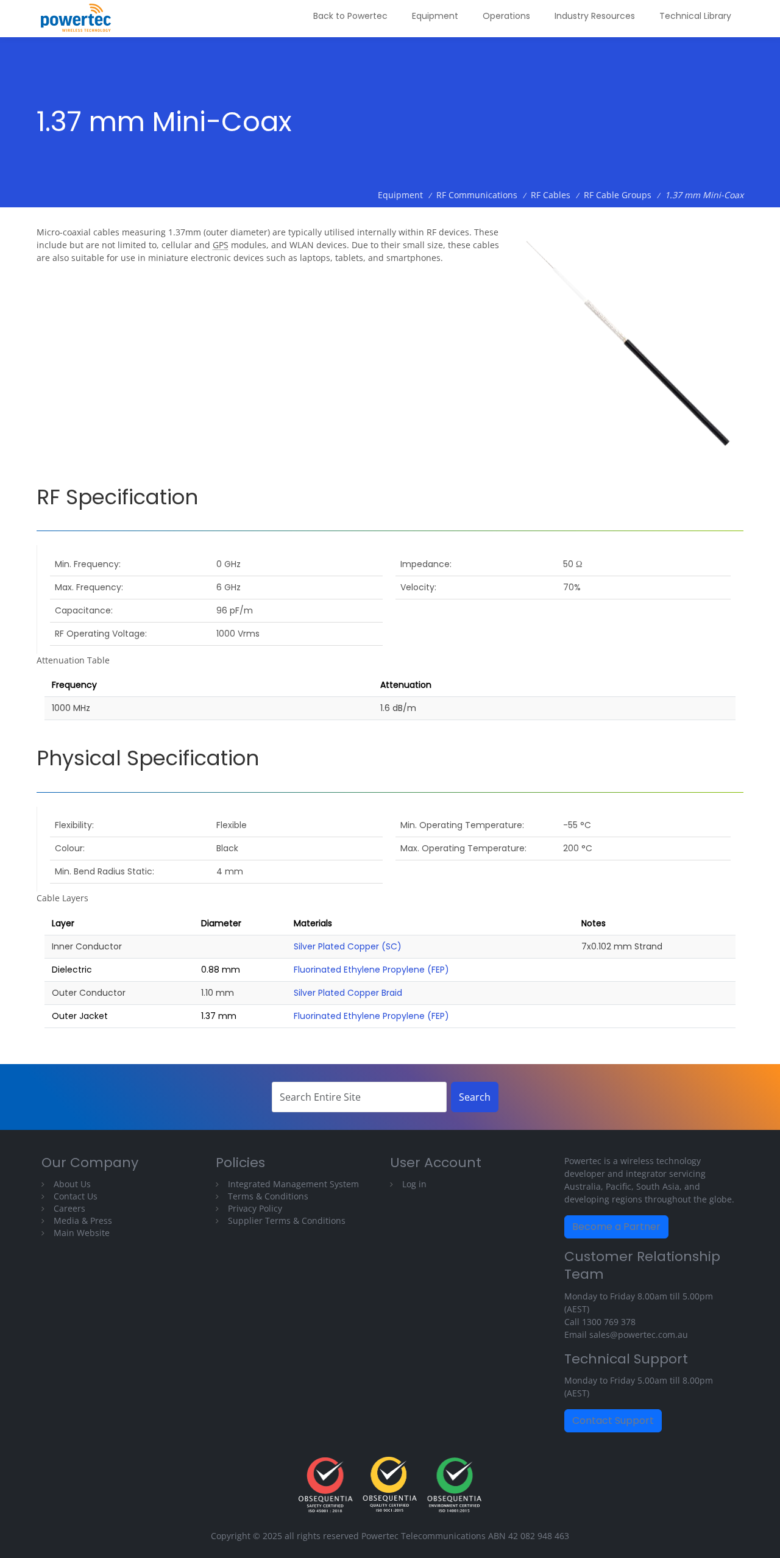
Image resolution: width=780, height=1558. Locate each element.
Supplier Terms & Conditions (287, 1220)
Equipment (435, 16)
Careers (69, 1208)
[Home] (80, 18)
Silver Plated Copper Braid (348, 993)
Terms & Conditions (268, 1196)
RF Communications (476, 195)
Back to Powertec (350, 16)
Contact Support (613, 1420)
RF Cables (550, 195)
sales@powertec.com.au (638, 1334)
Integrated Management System (293, 1184)
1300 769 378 (609, 1322)
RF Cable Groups (617, 195)
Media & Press (83, 1220)
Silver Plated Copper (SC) (348, 946)
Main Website (82, 1232)
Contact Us (76, 1196)
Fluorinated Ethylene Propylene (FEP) (371, 969)
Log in (414, 1184)
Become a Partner (616, 1227)
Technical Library (695, 16)
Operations (506, 16)
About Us (72, 1184)
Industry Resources (595, 16)
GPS (221, 245)
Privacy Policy (255, 1208)
